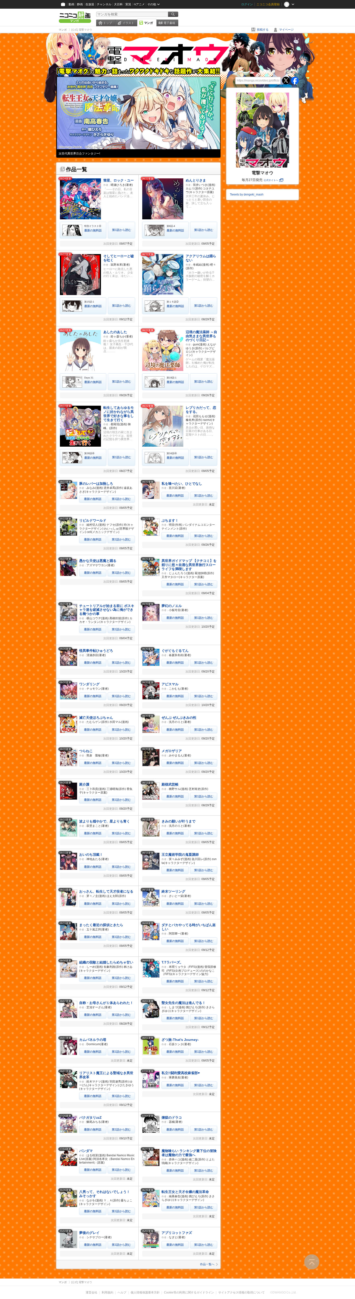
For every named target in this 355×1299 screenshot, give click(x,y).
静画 (80, 4)
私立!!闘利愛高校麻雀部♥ (181, 1073)
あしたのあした (115, 332)
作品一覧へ (207, 1264)
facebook (295, 80)
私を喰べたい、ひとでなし (182, 483)
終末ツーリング (173, 891)
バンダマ (86, 1151)
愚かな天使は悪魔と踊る (97, 561)
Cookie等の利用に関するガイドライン (189, 1292)
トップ (107, 23)
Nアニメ (139, 4)
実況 (128, 4)
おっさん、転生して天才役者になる (106, 891)
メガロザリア (172, 751)
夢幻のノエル (172, 606)
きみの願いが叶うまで (178, 821)
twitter (286, 80)
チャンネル (104, 4)
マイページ (286, 29)
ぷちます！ (170, 520)
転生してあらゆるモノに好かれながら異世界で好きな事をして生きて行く (118, 414)
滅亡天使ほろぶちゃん (96, 718)
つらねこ (86, 751)
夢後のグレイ (89, 1233)
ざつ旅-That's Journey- (180, 1040)
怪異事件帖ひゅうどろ (96, 651)
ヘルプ (122, 1292)
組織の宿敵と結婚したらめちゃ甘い (106, 962)
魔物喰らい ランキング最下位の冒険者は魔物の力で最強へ (189, 1153)
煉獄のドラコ (172, 1117)
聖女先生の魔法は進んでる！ (184, 1003)
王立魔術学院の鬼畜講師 (180, 854)
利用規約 (107, 1292)
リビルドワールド (92, 520)
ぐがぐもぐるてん (175, 651)
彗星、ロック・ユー (118, 180)
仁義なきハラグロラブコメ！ (77, 153)
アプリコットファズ (177, 1233)
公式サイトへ (271, 180)
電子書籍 (169, 23)
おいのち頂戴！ (91, 854)
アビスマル (170, 684)
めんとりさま (196, 180)
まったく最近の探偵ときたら (101, 925)
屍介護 (84, 784)
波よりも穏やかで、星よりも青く (104, 821)
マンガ (148, 23)
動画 (71, 4)
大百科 (118, 4)
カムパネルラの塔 (92, 1040)
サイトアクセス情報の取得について (241, 1292)
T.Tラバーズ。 (172, 962)
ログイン (247, 4)
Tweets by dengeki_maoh (246, 194)
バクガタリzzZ (90, 1117)
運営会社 (91, 1292)
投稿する (263, 29)
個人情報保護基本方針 (145, 1292)
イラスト (128, 23)
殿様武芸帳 (170, 784)
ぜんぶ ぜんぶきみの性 (179, 718)
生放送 (89, 4)
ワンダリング (89, 684)
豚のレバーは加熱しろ (96, 483)
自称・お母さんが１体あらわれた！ (106, 1003)
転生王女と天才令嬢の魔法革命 (185, 1192)
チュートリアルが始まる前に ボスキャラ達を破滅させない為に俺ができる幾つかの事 (106, 610)
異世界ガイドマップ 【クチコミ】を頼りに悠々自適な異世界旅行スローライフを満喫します (189, 565)
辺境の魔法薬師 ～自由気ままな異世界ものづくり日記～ (201, 336)
